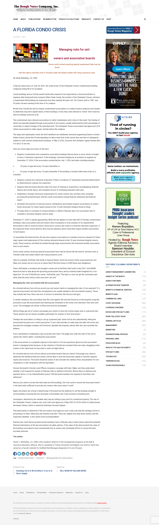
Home (15, 19)
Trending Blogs (113, 361)
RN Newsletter (49, 19)
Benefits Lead (112, 294)
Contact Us (98, 19)
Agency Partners (113, 281)
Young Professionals (115, 365)
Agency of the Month (115, 276)
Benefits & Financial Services (119, 290)
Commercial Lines (114, 299)
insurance (40, 458)
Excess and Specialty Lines (117, 312)
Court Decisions (113, 303)
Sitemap (16, 519)
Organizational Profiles (117, 334)
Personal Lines (112, 339)
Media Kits (86, 19)
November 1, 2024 (19, 37)
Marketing (110, 330)
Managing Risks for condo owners (59, 458)
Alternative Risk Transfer (117, 285)
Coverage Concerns (114, 308)
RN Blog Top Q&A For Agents (118, 347)
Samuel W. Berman (25, 513)
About (23, 19)
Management (111, 325)
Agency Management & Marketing (120, 272)
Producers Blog (113, 343)
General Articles (113, 321)
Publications (35, 19)
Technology (111, 356)
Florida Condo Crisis (26, 458)
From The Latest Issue (115, 316)
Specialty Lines (112, 352)
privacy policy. (102, 503)
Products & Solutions (69, 19)
